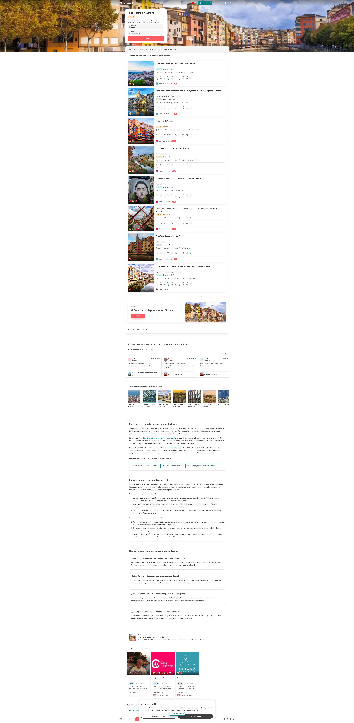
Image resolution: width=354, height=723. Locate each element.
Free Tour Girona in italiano (172, 466)
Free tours (131, 329)
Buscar (146, 39)
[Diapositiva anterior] (222, 353)
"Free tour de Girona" (173, 447)
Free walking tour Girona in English (144, 466)
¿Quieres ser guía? (205, 3)
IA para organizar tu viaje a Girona (152, 637)
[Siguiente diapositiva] (225, 353)
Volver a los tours (178, 714)
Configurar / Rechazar (158, 716)
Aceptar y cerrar (195, 716)
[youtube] (233, 719)
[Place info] (163, 16)
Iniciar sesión (219, 3)
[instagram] (227, 719)
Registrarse (230, 3)
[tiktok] (230, 719)
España (138, 329)
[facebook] (224, 719)
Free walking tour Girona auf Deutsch (201, 466)
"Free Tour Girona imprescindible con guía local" (156, 438)
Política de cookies (190, 710)
